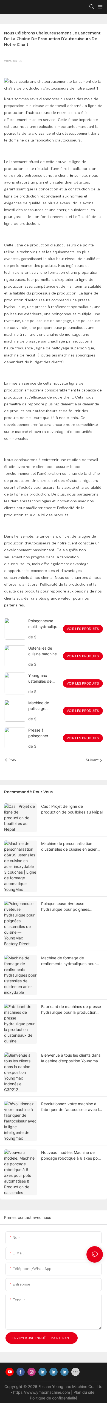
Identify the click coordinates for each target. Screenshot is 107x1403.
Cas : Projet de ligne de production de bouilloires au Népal (72, 809)
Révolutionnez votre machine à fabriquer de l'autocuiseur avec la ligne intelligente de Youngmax (71, 1106)
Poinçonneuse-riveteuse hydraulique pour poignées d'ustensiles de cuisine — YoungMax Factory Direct (65, 906)
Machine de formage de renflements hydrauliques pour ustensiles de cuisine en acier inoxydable (68, 961)
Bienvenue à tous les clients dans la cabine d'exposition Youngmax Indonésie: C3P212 (70, 1058)
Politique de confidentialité (53, 1398)
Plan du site (84, 1392)
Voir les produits (83, 629)
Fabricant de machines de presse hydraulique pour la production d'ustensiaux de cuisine (71, 1009)
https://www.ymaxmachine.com (42, 1392)
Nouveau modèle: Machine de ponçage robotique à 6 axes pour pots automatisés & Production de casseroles (71, 1155)
